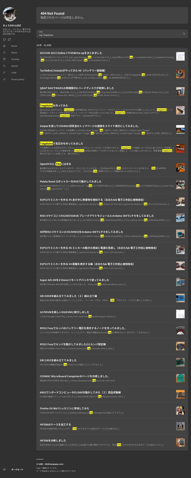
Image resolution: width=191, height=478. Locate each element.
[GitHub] (4, 40)
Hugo (38, 468)
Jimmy (52, 471)
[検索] (184, 33)
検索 (41, 32)
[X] (9, 40)
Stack (44, 471)
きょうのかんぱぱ (12, 25)
